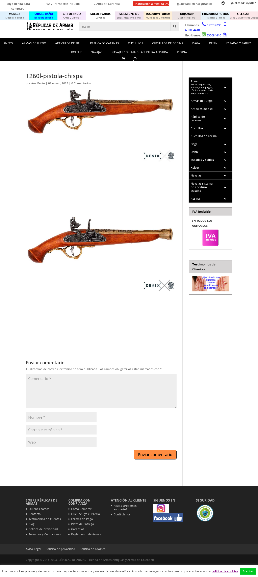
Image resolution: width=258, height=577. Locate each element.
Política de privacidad (43, 529)
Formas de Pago (82, 519)
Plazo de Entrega (82, 524)
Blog (31, 524)
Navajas (96, 52)
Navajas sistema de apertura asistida (139, 52)
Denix (213, 43)
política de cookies (224, 571)
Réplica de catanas (104, 43)
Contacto (35, 514)
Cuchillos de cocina (167, 43)
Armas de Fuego (34, 43)
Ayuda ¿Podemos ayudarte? (125, 507)
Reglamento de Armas (86, 534)
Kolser (76, 52)
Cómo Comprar (81, 509)
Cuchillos (135, 43)
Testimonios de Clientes (45, 519)
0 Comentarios (81, 83)
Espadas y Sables (239, 43)
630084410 (192, 30)
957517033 (214, 25)
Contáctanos (122, 514)
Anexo (8, 43)
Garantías (77, 529)
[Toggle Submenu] (225, 87)
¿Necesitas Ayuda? (243, 3)
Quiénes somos (39, 509)
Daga (196, 43)
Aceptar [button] (248, 571)
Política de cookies (92, 549)
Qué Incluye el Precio (85, 514)
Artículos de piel (68, 43)
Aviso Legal (33, 549)
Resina (182, 52)
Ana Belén (38, 83)
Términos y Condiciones (45, 534)
